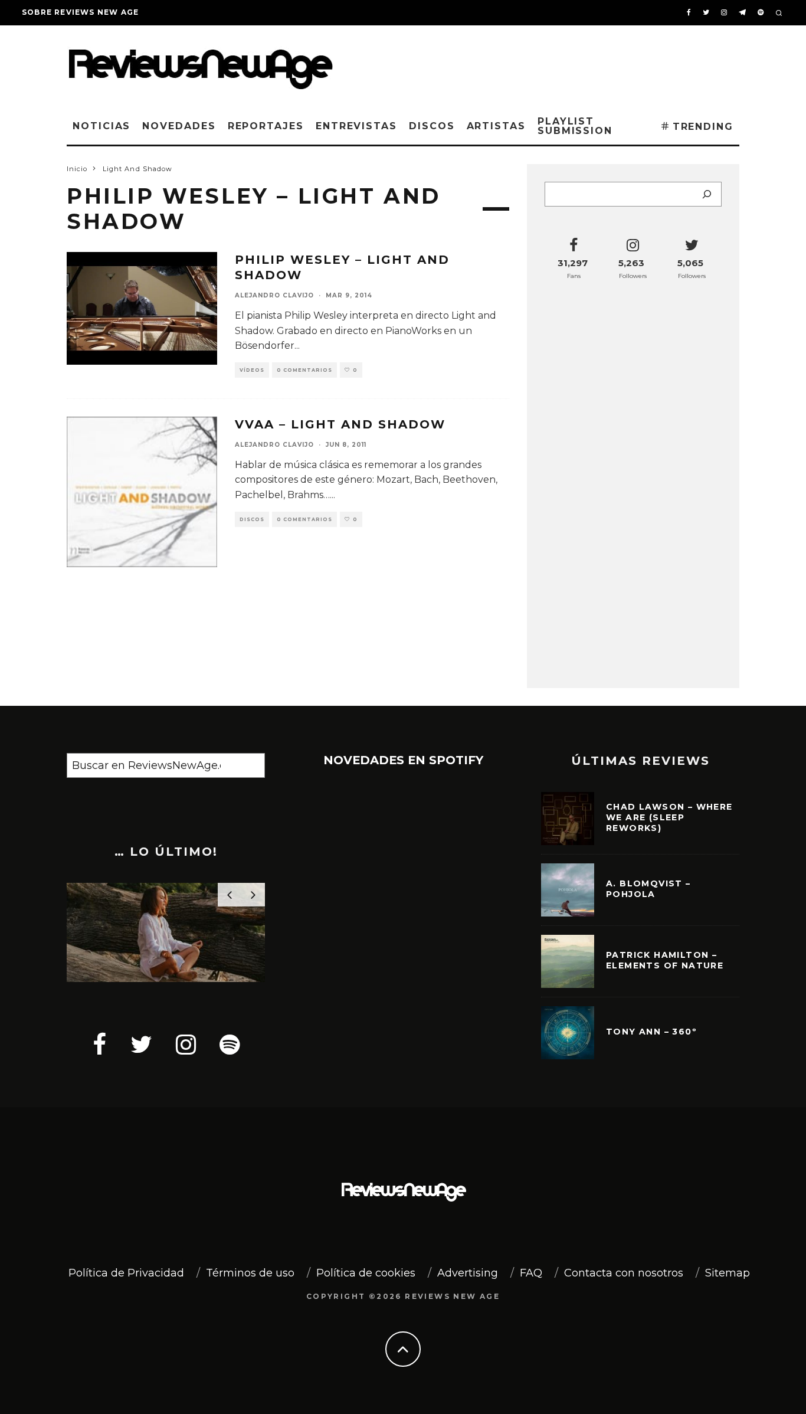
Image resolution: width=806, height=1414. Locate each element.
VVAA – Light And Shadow (340, 424)
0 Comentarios (304, 370)
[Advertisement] (560, 64)
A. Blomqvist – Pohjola (648, 888)
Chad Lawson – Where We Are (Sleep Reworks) (669, 817)
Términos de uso (250, 1272)
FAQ (531, 1272)
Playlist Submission (575, 126)
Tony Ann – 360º (651, 1031)
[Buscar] (707, 194)
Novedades (178, 126)
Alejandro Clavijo (274, 295)
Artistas (496, 126)
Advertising (467, 1272)
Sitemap (727, 1272)
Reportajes (266, 126)
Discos (432, 126)
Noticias (101, 126)
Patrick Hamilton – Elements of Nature (664, 960)
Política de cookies (365, 1272)
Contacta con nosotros (623, 1272)
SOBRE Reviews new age (80, 12)
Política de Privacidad (126, 1272)
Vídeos (252, 370)
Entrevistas (356, 126)
